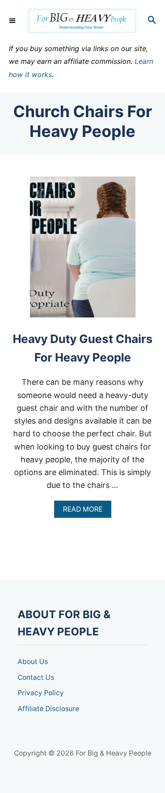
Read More (85, 511)
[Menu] (13, 21)
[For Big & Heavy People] (82, 21)
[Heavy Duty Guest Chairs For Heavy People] (83, 251)
